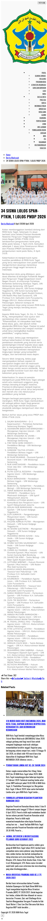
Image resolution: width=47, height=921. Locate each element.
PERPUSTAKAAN (41, 121)
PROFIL (44, 73)
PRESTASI (43, 100)
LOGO (44, 91)
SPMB (44, 124)
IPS (45, 139)
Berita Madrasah (12, 157)
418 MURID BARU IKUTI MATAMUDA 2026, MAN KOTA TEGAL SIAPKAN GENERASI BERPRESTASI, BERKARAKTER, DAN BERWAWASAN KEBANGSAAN (26, 725)
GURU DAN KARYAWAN (39, 88)
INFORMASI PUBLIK (40, 106)
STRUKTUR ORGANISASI (38, 85)
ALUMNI (43, 115)
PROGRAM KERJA (41, 82)
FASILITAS (43, 148)
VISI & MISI (42, 79)
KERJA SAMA (42, 112)
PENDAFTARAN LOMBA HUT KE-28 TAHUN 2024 (25, 765)
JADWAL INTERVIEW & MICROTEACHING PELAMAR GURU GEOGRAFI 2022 (22, 838)
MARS (44, 94)
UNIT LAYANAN (41, 127)
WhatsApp (35, 678)
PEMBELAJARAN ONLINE (39, 130)
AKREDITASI (42, 109)
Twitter (26, 678)
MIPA (44, 136)
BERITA (44, 103)
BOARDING (43, 118)
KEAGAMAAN (42, 142)
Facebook (17, 678)
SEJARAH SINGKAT (40, 76)
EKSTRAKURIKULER (40, 145)
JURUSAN (43, 133)
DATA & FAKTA (41, 97)
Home (8, 154)
